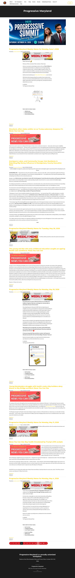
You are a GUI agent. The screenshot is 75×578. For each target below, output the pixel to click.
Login (70, 2)
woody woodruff (16, 51)
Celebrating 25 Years (46, 1)
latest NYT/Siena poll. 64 (51, 406)
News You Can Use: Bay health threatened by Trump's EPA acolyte (36, 442)
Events (33, 1)
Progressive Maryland (17, 167)
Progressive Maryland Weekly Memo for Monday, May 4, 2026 (34, 478)
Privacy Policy (42, 559)
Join (25, 1)
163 (43, 543)
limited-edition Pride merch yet (40, 74)
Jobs (21, 3)
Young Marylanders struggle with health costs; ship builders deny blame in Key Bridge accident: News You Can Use (35, 387)
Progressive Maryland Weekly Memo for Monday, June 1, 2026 (34, 49)
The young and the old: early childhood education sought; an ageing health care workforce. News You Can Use (37, 250)
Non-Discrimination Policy (30, 559)
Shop (30, 1)
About (11, 1)
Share (11, 125)
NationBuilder (40, 571)
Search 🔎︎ (55, 1)
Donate (38, 1)
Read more (11, 123)
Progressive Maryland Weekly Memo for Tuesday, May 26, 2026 (34, 228)
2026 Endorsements (14, 3)
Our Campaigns (18, 1)
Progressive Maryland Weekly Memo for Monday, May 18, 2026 (34, 289)
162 (41, 543)
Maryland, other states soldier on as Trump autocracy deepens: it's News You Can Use (36, 130)
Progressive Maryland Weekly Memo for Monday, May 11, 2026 (34, 422)
